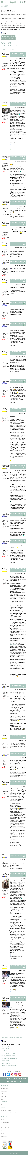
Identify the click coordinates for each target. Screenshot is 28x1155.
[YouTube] (20, 1074)
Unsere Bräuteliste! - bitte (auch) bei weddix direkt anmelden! (8, 1055)
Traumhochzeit (13, 958)
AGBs (2, 1094)
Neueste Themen (6, 42)
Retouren (3, 1125)
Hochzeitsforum (4, 6)
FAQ (2, 1130)
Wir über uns (4, 1088)
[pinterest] (12, 1074)
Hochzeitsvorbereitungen (16, 956)
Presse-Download (6, 1110)
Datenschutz (4, 1096)
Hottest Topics (6, 43)
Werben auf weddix (6, 1105)
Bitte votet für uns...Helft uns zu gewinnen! (9, 1059)
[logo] (14, 3)
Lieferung (3, 1119)
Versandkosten (5, 1122)
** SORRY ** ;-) (5, 1050)
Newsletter (4, 1136)
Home (2, 5)
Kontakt (3, 1133)
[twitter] (8, 1074)
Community (6, 5)
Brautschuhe (13, 644)
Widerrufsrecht (5, 1128)
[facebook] (4, 1074)
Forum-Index (4, 45)
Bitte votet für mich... (7, 1048)
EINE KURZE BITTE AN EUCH (9, 1052)
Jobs (2, 1099)
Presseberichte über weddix (9, 1113)
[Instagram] (16, 1074)
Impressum (4, 1091)
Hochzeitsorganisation (14, 45)
